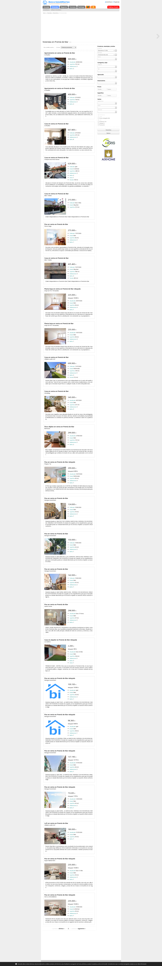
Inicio (44, 13)
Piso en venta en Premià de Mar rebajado (59, 462)
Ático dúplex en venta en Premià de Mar (59, 427)
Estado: (99, 105)
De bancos (102, 115)
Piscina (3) (101, 125)
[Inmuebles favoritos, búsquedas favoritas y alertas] (93, 7)
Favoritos (108, 130)
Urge (100, 116)
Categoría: (99, 64)
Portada (46, 7)
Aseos (71, 177)
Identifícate (109, 2)
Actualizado (73, 62)
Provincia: (99, 48)
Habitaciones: (100, 101)
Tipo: (98, 68)
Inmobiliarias (46, 10)
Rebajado (70, 298)
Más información (142, 964)
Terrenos (73, 7)
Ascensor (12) (102, 121)
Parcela (71, 180)
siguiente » (81, 929)
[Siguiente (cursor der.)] (158, 36)
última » (61, 929)
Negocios (64, 7)
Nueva (108, 133)
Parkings (81, 7)
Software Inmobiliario (56, 10)
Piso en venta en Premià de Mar (56, 224)
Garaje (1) (101, 123)
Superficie (72, 64)
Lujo (100, 120)
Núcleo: (99, 56)
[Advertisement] (81, 26)
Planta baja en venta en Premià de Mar (58, 323)
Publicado (72, 97)
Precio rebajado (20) (104, 118)
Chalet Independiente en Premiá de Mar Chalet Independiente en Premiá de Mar (67, 217)
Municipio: (99, 52)
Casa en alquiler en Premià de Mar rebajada (60, 640)
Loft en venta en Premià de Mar (56, 823)
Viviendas (55, 7)
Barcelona (55, 13)
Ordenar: (58, 47)
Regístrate (116, 2)
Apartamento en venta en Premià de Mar (59, 53)
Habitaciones (73, 66)
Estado (71, 169)
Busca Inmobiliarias (59, 2)
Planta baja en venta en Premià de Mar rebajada (62, 289)
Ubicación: (99, 109)
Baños (71, 68)
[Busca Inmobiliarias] (45, 4)
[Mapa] (88, 7)
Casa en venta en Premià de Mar (56, 124)
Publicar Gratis (113, 7)
